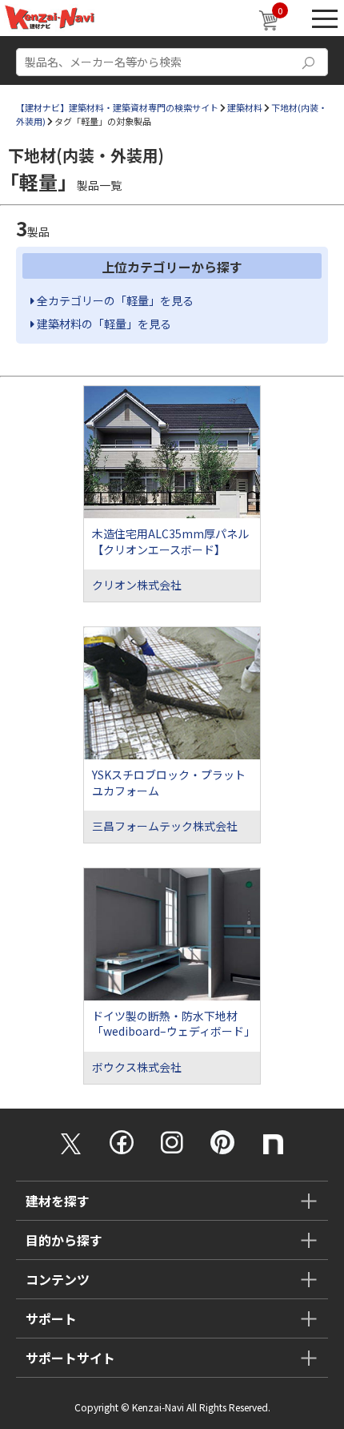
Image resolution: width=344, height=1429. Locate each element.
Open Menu (325, 18)
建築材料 (244, 107)
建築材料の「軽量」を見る (102, 324)
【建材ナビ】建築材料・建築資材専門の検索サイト (117, 107)
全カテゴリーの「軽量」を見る (114, 300)
